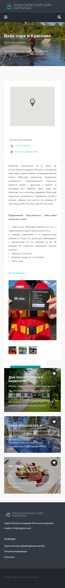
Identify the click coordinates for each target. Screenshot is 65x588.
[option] (32, 310)
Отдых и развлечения (37, 51)
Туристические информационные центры (24, 546)
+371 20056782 (22, 145)
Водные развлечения (14, 51)
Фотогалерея (16, 273)
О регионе (9, 557)
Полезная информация (15, 551)
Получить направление (26, 151)
